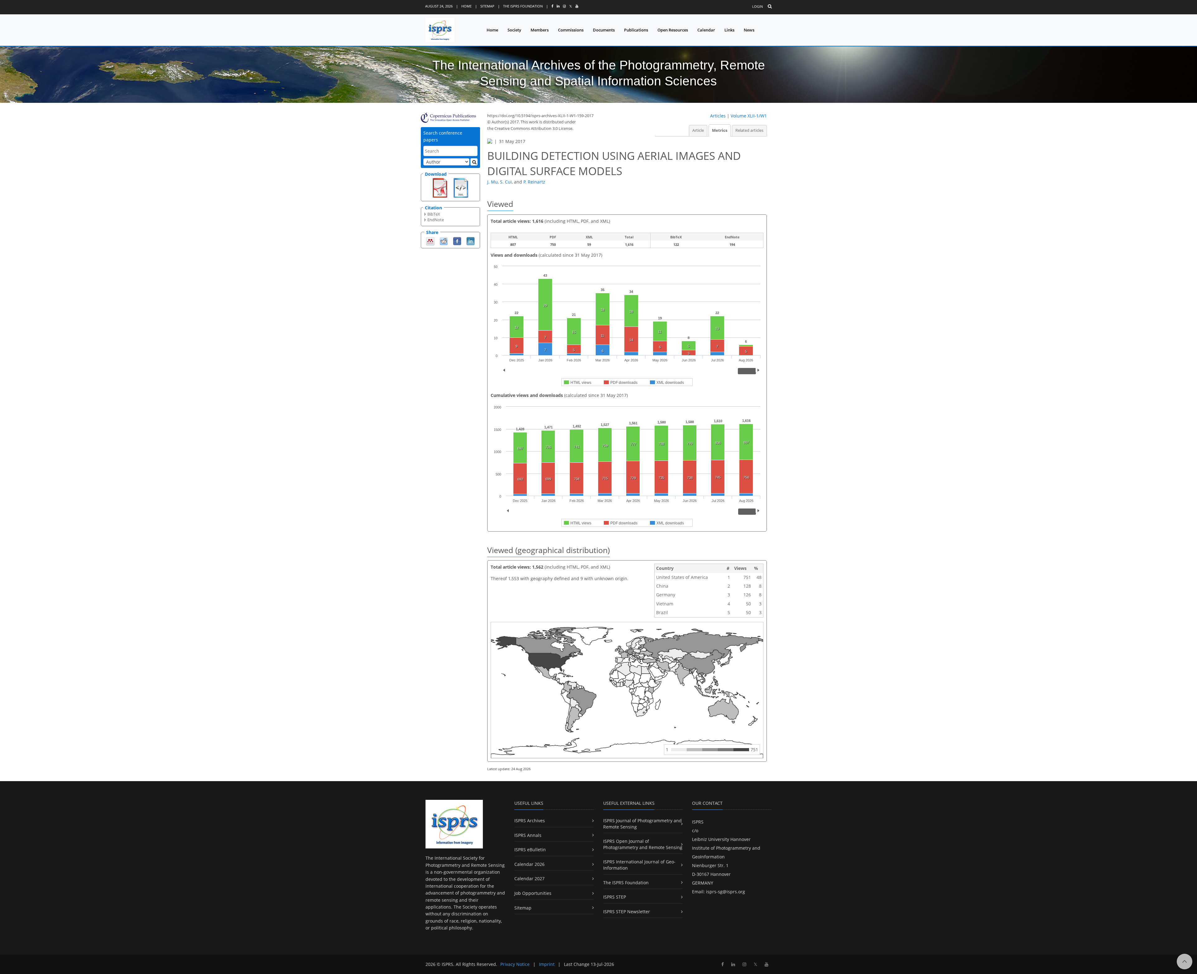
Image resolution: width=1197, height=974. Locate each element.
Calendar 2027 (529, 878)
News (749, 30)
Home (466, 6)
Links (729, 30)
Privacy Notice (515, 964)
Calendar (706, 30)
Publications (636, 30)
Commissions (571, 30)
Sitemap (487, 6)
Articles (718, 116)
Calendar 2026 (529, 864)
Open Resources (672, 30)
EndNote (435, 219)
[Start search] (474, 161)
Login (757, 6)
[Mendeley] (430, 241)
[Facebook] (457, 241)
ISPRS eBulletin (530, 849)
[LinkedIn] (470, 241)
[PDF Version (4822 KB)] (440, 187)
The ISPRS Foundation (523, 6)
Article (698, 130)
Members (540, 30)
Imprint (547, 964)
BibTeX (433, 214)
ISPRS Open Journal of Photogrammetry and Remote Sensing (642, 844)
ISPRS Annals (527, 835)
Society (514, 30)
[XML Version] (461, 187)
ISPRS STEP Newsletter (626, 911)
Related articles (749, 130)
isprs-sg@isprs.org (725, 892)
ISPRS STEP (614, 897)
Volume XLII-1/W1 (749, 116)
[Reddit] (444, 241)
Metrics (719, 130)
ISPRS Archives (529, 821)
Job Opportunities (532, 893)
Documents (604, 30)
